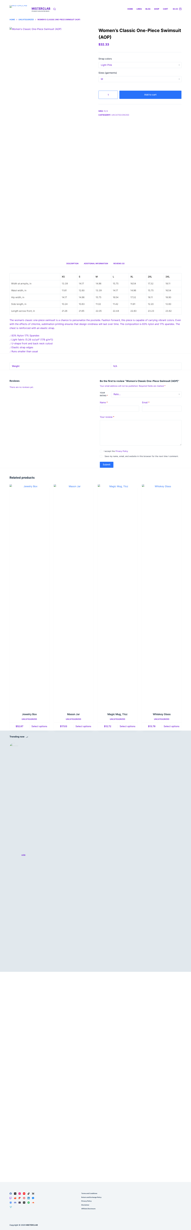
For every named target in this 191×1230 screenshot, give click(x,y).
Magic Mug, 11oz (117, 714)
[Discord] (15, 1202)
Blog (147, 9)
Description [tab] (72, 263)
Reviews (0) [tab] (119, 263)
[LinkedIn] (28, 1198)
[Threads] (24, 1202)
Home (130, 9)
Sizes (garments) (107, 73)
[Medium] (33, 1193)
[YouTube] (24, 1193)
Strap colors (105, 59)
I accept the (116, 451)
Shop (156, 9)
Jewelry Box (29, 714)
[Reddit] (15, 1198)
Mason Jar (73, 714)
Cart (165, 9)
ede (23, 855)
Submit (106, 464)
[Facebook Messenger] (33, 1198)
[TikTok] (28, 1193)
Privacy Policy (121, 451)
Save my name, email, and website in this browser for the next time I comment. (142, 456)
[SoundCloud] (33, 1202)
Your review (107, 417)
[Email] (20, 1202)
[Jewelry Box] (29, 596)
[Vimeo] (11, 1207)
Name (104, 402)
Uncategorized (120, 115)
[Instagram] (20, 1193)
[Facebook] (11, 1193)
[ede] (14, 855)
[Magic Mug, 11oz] (117, 596)
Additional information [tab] (96, 263)
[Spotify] (28, 1202)
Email (146, 402)
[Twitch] (11, 1198)
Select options (39, 726)
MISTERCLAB (41, 8)
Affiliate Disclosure (88, 1209)
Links (139, 9)
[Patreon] (20, 1198)
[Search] (54, 9)
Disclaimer (85, 1205)
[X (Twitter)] (15, 1193)
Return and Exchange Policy (91, 1197)
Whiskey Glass (162, 714)
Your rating (104, 394)
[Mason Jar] (73, 596)
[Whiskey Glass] (162, 596)
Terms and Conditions (89, 1193)
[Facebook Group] (11, 1202)
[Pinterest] (24, 1198)
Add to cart (150, 94)
